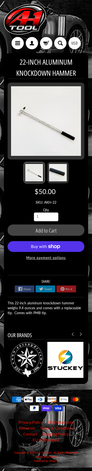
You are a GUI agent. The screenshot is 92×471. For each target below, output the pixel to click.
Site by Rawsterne (46, 456)
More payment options (46, 258)
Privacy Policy (30, 422)
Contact (30, 434)
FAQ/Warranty (61, 422)
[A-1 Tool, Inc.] (25, 19)
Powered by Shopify (46, 460)
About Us (27, 428)
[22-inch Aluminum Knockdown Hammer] (34, 172)
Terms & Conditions (57, 428)
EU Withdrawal (46, 439)
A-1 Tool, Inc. (44, 452)
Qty (46, 210)
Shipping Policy (55, 434)
